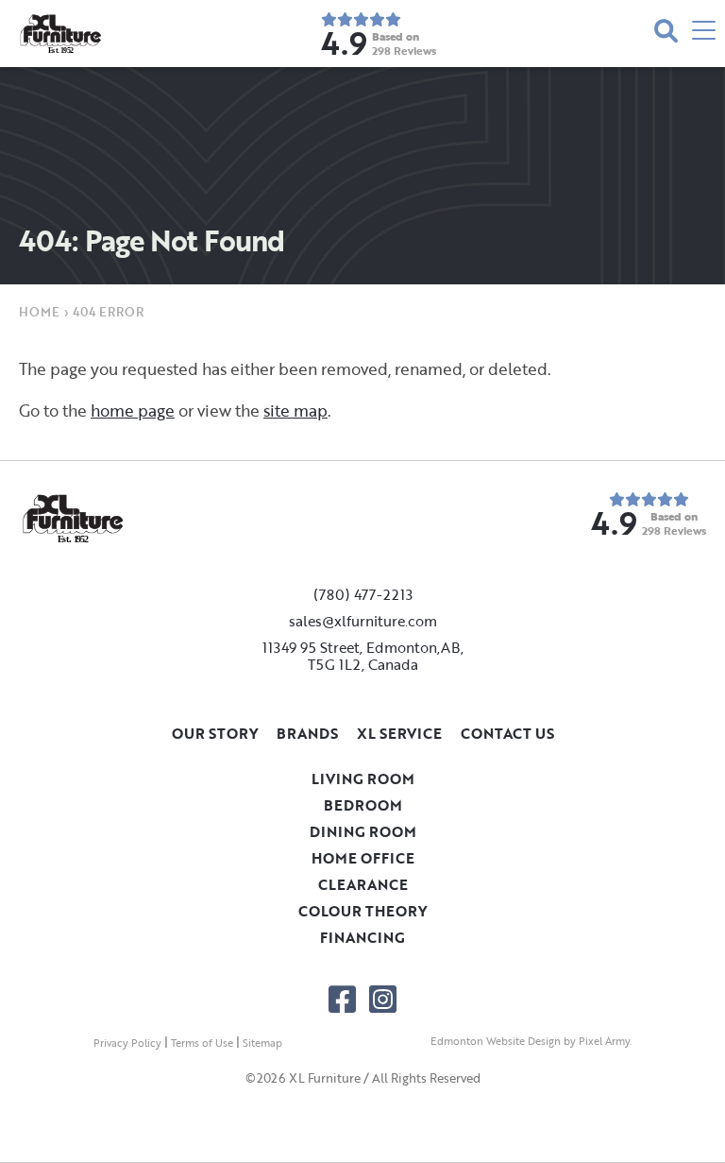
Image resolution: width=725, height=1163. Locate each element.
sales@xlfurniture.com (363, 620)
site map (295, 410)
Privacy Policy (127, 1043)
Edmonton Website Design (495, 1041)
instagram (382, 999)
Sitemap (262, 1043)
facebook (342, 999)
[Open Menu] (704, 33)
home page (133, 410)
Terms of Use (202, 1043)
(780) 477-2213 (363, 594)
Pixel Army (604, 1041)
